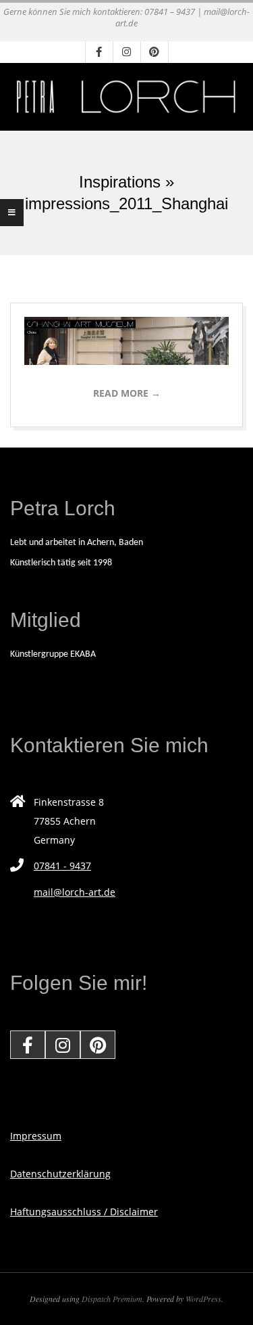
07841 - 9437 (62, 865)
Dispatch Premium (112, 1298)
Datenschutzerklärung (60, 1173)
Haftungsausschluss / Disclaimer (84, 1211)
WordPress (203, 1298)
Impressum (35, 1135)
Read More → (127, 393)
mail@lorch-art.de (74, 892)
